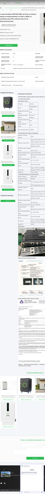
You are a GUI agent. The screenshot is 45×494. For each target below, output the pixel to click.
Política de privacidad (5, 490)
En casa (2, 8)
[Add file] (22, 492)
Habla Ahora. (8, 45)
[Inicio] (5, 2)
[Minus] (42, 466)
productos (7, 7)
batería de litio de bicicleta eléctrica (31, 364)
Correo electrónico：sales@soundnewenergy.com (11, 475)
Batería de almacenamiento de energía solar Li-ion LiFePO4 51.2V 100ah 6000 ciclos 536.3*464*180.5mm (8, 138)
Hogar (12, 3)
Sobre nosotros (33, 3)
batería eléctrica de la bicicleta (25, 365)
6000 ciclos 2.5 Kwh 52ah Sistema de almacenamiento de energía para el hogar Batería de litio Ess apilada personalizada (8, 396)
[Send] (42, 492)
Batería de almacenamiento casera (15, 8)
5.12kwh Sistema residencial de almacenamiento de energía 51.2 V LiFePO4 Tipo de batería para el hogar (8, 187)
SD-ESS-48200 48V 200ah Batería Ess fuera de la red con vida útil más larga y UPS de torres (8, 113)
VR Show (25, 3)
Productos (18, 3)
